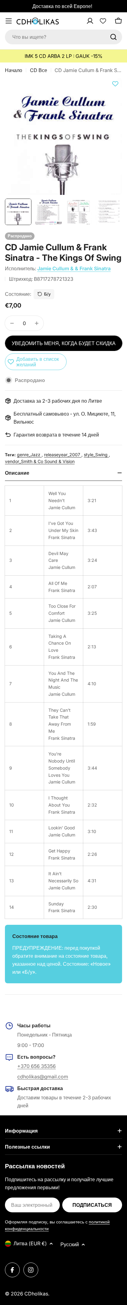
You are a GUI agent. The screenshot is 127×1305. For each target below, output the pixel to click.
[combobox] (63, 37)
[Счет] (98, 21)
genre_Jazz (29, 454)
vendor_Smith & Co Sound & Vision (40, 461)
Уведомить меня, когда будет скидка (64, 343)
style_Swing (96, 454)
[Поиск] (113, 37)
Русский (69, 1244)
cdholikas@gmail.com (42, 1076)
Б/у (47, 294)
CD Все (38, 70)
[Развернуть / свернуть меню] (8, 21)
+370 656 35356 (36, 1066)
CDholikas (36, 1294)
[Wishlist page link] (103, 21)
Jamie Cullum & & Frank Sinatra (74, 268)
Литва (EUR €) (30, 1243)
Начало (13, 70)
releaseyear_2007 (62, 454)
